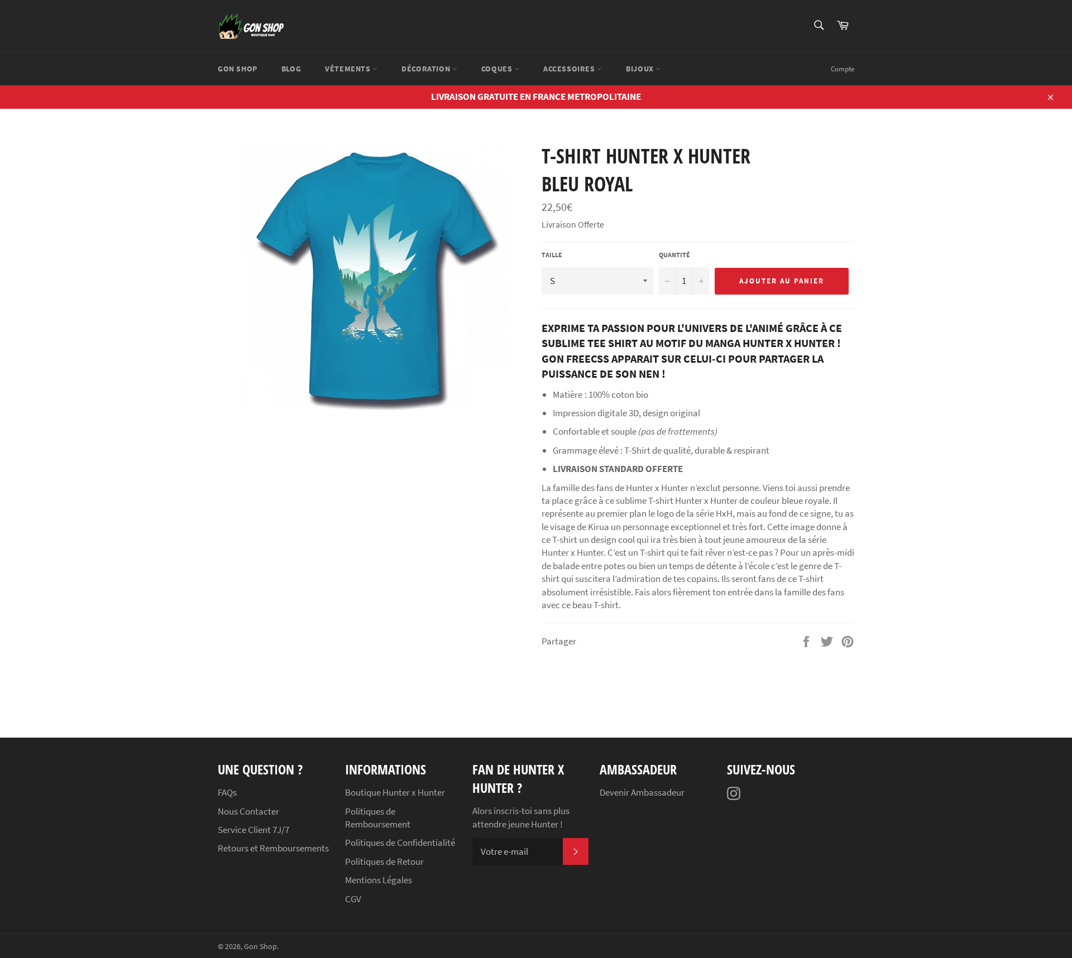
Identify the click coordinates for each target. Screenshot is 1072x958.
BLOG (291, 69)
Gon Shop (260, 946)
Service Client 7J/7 (253, 830)
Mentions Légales (378, 880)
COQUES (497, 69)
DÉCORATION (426, 69)
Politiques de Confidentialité (400, 842)
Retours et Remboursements (273, 848)
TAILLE (552, 255)
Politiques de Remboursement (377, 817)
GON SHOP (237, 69)
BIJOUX (640, 69)
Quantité (674, 255)
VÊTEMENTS (348, 69)
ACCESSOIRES (570, 69)
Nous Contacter (248, 811)
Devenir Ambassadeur (642, 792)
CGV (353, 899)
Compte (842, 69)
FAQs (227, 792)
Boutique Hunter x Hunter (395, 792)
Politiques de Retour (384, 861)
